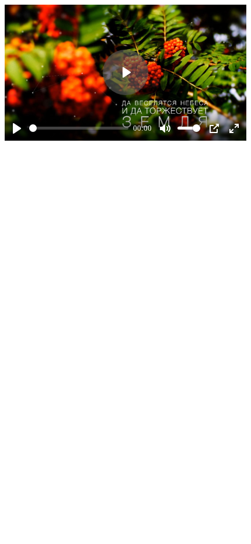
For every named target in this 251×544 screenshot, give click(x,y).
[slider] (78, 128)
